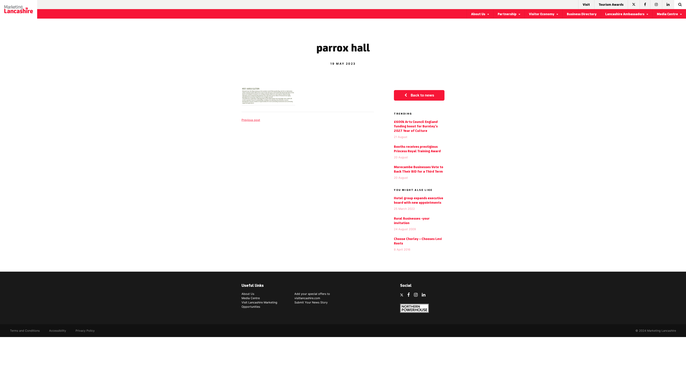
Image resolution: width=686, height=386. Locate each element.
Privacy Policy (85, 330)
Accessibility (57, 330)
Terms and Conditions (25, 330)
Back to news (422, 95)
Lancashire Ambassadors (625, 14)
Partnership (507, 14)
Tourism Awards (611, 5)
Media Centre (668, 14)
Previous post (251, 120)
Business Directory (581, 14)
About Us (478, 14)
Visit (586, 5)
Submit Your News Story (311, 302)
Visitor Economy (542, 14)
